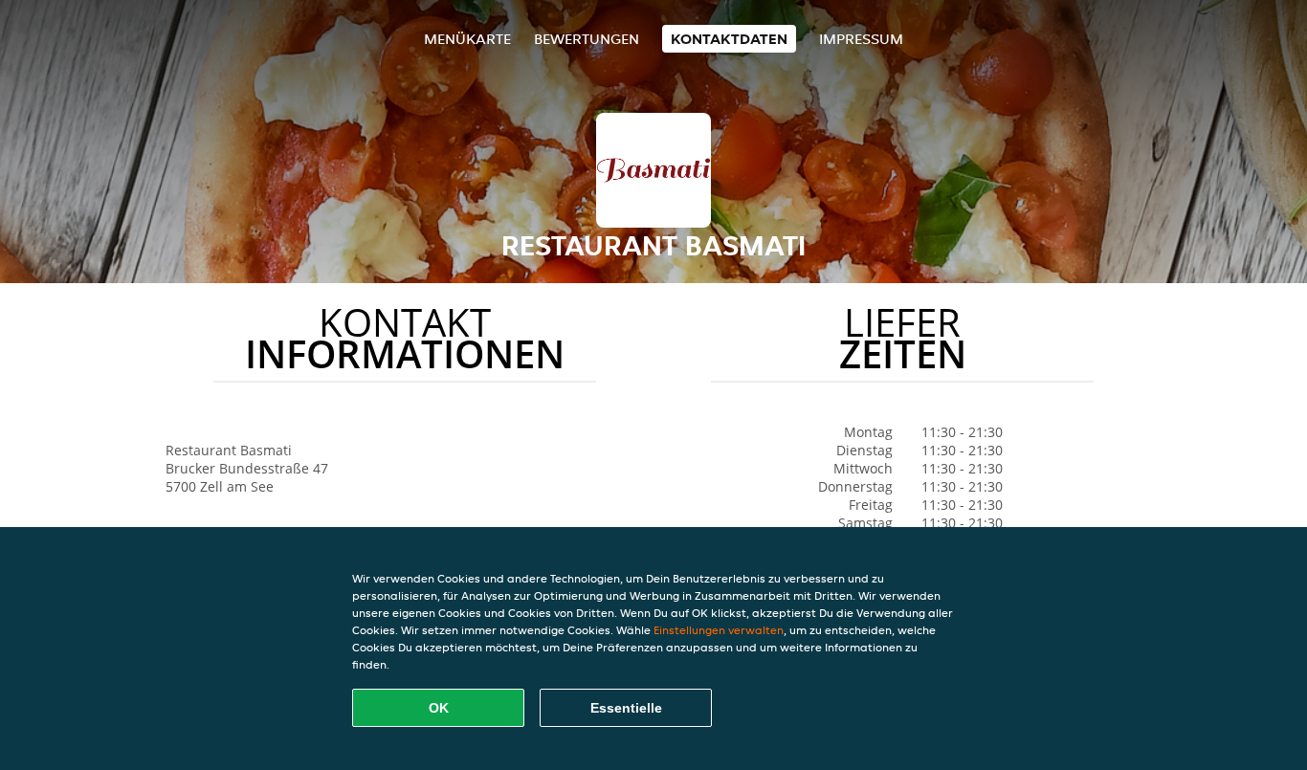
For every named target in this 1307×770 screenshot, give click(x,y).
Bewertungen (586, 39)
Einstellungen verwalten (719, 630)
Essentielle (626, 707)
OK (439, 707)
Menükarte (467, 39)
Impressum (861, 39)
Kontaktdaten (729, 39)
